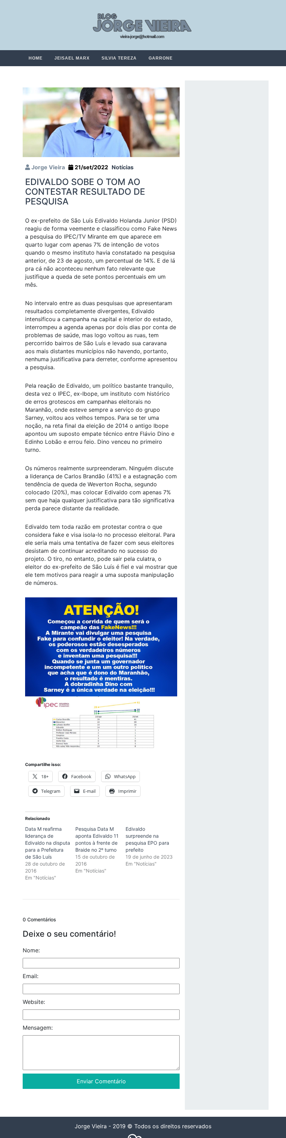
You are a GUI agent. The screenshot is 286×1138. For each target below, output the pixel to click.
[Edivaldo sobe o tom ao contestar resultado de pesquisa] (101, 121)
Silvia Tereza (119, 58)
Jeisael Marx (72, 58)
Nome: (31, 950)
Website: (34, 1002)
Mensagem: (38, 1027)
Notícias (123, 167)
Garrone (161, 58)
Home (36, 58)
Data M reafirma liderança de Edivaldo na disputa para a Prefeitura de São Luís (47, 843)
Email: (30, 976)
